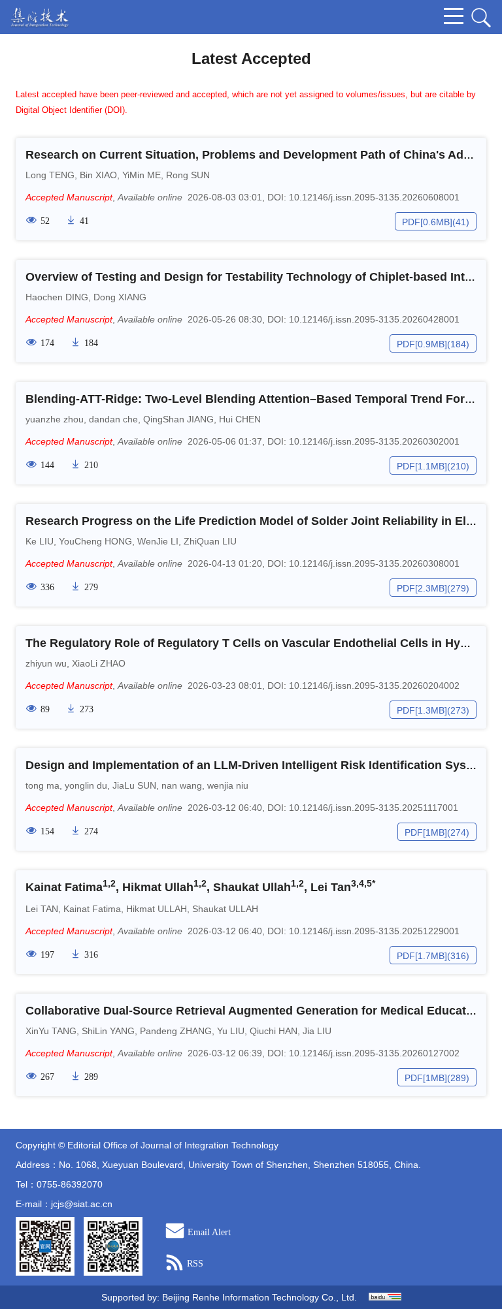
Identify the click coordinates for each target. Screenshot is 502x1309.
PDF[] (427, 222)
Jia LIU (317, 1031)
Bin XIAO (98, 175)
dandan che (113, 419)
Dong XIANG (119, 297)
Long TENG (50, 175)
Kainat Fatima (92, 909)
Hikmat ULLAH (156, 909)
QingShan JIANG (178, 419)
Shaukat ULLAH (225, 909)
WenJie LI (157, 541)
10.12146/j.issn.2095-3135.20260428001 (374, 319)
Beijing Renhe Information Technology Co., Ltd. (259, 1297)
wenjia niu (227, 785)
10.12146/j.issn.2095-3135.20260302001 (374, 441)
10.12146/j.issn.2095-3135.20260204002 (374, 685)
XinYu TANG (50, 1031)
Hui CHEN (240, 419)
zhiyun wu (46, 663)
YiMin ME (141, 175)
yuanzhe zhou (54, 419)
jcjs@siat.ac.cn (81, 1204)
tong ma (42, 785)
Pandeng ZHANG (176, 1031)
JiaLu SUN (134, 785)
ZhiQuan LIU (210, 541)
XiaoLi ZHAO (99, 663)
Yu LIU (230, 1031)
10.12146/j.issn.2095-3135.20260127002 (374, 1053)
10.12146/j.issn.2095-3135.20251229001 (374, 931)
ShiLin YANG (108, 1031)
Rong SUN (188, 175)
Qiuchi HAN (273, 1031)
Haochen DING (56, 297)
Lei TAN (41, 909)
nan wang (181, 785)
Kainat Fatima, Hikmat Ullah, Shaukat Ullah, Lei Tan (200, 887)
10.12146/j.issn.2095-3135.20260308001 (374, 563)
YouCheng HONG (95, 541)
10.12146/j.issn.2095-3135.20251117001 (373, 807)
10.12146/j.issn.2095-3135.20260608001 (374, 197)
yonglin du (86, 785)
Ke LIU (39, 541)
